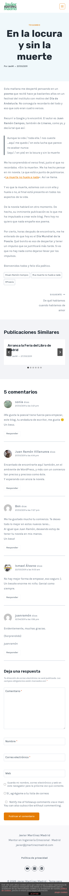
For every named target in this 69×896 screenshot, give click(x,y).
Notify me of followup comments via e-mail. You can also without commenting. (34, 803)
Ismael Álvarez (25, 566)
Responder (12, 433)
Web (8, 773)
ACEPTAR (34, 894)
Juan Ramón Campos (16, 275)
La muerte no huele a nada (22, 177)
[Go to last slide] (9, 352)
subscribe (26, 805)
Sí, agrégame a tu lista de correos (27, 793)
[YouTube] (27, 868)
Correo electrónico (17, 757)
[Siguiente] (60, 352)
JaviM (11, 66)
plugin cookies (61, 892)
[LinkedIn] (41, 868)
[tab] (28, 367)
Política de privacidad (34, 857)
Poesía (9, 282)
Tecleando (34, 25)
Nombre (11, 741)
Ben (18, 506)
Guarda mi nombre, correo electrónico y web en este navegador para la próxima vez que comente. (35, 784)
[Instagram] (34, 868)
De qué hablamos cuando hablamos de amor (52, 302)
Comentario (13, 691)
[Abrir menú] (62, 6)
